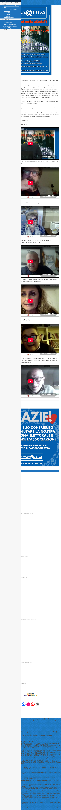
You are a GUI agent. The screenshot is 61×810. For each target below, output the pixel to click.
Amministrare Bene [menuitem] (9, 17)
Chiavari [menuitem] (8, 12)
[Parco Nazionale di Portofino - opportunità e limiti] (27, 631)
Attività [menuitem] (4, 4)
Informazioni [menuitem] (5, 19)
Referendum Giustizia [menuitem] (11, 9)
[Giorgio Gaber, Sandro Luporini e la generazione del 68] (27, 673)
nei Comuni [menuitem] (7, 11)
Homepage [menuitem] (5, 1)
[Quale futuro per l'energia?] (27, 589)
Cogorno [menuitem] (8, 14)
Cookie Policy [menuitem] (7, 28)
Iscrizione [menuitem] (4, 29)
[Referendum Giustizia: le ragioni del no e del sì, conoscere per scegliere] (27, 504)
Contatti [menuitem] (6, 21)
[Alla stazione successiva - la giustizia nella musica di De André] (27, 546)
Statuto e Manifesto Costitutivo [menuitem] (10, 2)
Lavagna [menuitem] (8, 16)
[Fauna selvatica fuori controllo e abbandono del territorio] (27, 567)
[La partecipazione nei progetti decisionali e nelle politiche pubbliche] (27, 652)
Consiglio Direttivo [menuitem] (9, 22)
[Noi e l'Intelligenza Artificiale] (27, 525)
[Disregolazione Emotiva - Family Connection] (27, 483)
